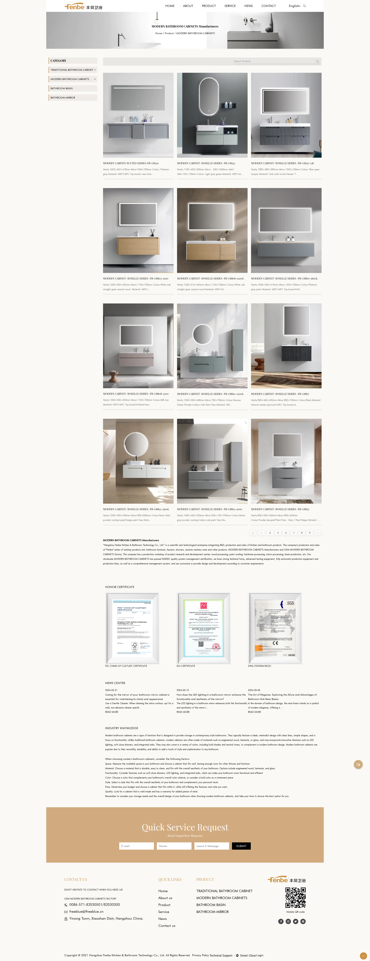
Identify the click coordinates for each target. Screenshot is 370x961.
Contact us (166, 926)
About (188, 6)
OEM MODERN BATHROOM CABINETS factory (90, 898)
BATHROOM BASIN (62, 88)
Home (169, 6)
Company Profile (190, 11)
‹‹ (253, 533)
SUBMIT (241, 846)
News (248, 6)
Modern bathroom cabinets (119, 735)
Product (209, 6)
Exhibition (248, 11)
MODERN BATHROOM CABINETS (213, 10)
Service (230, 6)
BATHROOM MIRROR (63, 97)
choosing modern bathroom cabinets (215, 796)
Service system (230, 11)
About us (165, 898)
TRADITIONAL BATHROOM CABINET (208, 11)
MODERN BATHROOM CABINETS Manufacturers (253, 549)
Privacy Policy (200, 955)
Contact (268, 6)
